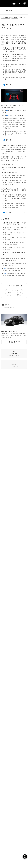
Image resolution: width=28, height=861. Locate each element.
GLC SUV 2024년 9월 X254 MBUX (15, 17)
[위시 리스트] (19, 3)
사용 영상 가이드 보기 (14, 342)
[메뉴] (3, 3)
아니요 (18, 292)
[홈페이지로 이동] (14, 3)
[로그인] (24, 3)
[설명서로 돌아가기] (3, 10)
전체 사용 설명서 (5, 17)
